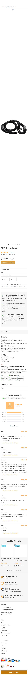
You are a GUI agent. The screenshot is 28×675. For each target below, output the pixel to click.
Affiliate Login (4, 650)
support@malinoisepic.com (9, 609)
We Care (3, 627)
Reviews (11, 252)
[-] (7, 279)
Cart (2, 645)
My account (3, 643)
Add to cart (14, 672)
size (2, 272)
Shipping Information (6, 632)
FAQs (3, 388)
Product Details (6, 332)
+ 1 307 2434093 (6, 607)
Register (3, 653)
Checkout (3, 648)
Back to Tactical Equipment (8, 7)
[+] (15, 279)
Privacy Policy (4, 635)
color (2, 267)
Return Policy (4, 630)
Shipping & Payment (7, 384)
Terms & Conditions (5, 625)
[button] (14, 269)
